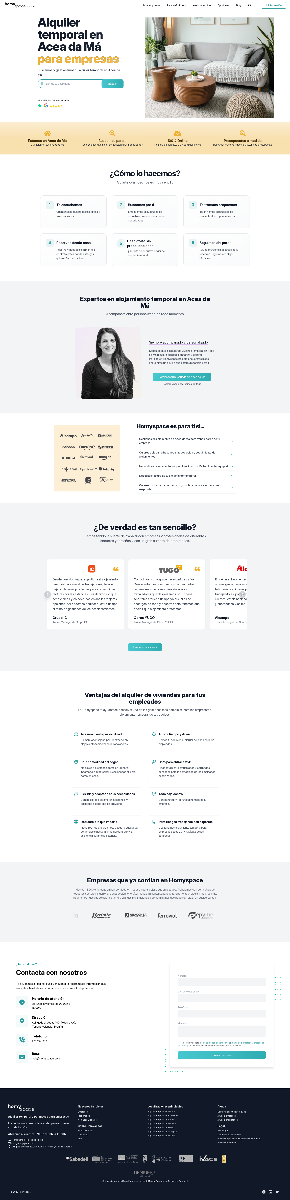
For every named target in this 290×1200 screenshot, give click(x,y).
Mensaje (182, 1023)
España (32, 7)
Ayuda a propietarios (228, 1120)
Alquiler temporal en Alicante (162, 1123)
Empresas (83, 1112)
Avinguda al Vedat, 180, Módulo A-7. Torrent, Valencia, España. (41, 1146)
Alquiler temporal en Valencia (162, 1119)
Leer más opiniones (145, 647)
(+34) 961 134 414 (20, 1140)
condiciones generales (214, 1042)
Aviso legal (223, 1130)
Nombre (182, 975)
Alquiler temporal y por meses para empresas (38, 1116)
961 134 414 (39, 1041)
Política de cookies (227, 1142)
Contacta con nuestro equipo (232, 1112)
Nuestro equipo (201, 5)
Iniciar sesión (274, 5)
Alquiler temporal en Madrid (161, 1111)
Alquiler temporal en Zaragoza (162, 1131)
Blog (238, 5)
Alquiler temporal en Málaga (161, 1135)
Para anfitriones (176, 5)
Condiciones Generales (229, 1134)
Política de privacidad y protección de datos (239, 1138)
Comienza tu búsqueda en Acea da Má (181, 377)
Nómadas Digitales (87, 1120)
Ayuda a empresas (227, 1116)
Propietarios (84, 1116)
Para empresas (151, 5)
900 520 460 (37, 1140)
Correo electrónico (188, 991)
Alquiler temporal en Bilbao (161, 1127)
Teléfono (183, 1007)
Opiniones (224, 5)
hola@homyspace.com (46, 1058)
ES (250, 5)
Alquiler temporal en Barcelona (163, 1115)
